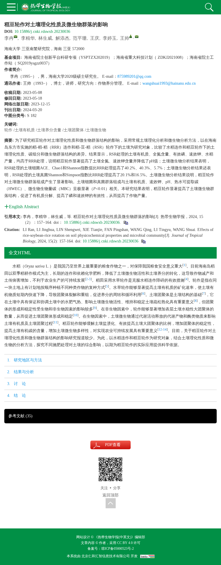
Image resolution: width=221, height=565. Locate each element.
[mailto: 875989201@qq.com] (16, 36)
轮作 (8, 130)
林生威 (45, 38)
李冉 (9, 38)
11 (55, 322)
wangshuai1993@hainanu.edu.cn (169, 83)
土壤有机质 (25, 130)
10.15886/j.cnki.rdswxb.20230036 (42, 31)
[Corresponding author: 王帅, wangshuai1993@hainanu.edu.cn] (130, 36)
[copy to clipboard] (143, 241)
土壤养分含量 (49, 130)
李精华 (28, 38)
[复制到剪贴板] (125, 222)
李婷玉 (110, 38)
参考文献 (20, 416)
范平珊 (80, 38)
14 (165, 329)
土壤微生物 (96, 130)
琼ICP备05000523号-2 (117, 549)
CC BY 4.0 (124, 543)
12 (160, 329)
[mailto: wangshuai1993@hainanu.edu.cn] (137, 36)
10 (75, 315)
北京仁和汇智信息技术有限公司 (105, 556)
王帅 (124, 38)
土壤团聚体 (74, 130)
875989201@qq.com (134, 76)
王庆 (94, 38)
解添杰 (62, 38)
